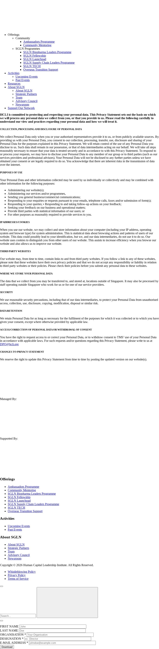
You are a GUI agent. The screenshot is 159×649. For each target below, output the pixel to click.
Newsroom (22, 104)
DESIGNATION (11, 638)
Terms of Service (18, 578)
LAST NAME (9, 630)
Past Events (23, 80)
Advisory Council (26, 101)
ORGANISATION (13, 634)
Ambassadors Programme (39, 41)
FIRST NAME (9, 626)
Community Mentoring (37, 45)
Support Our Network (21, 108)
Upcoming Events (27, 76)
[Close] (1, 586)
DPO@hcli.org (9, 344)
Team (19, 97)
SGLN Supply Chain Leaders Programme (49, 62)
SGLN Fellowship (34, 55)
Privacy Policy (17, 575)
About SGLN (16, 87)
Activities (13, 73)
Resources (14, 83)
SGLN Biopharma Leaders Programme (47, 52)
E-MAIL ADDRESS (14, 642)
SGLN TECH (32, 66)
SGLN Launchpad (34, 59)
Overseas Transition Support (40, 69)
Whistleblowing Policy (22, 571)
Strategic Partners (26, 94)
